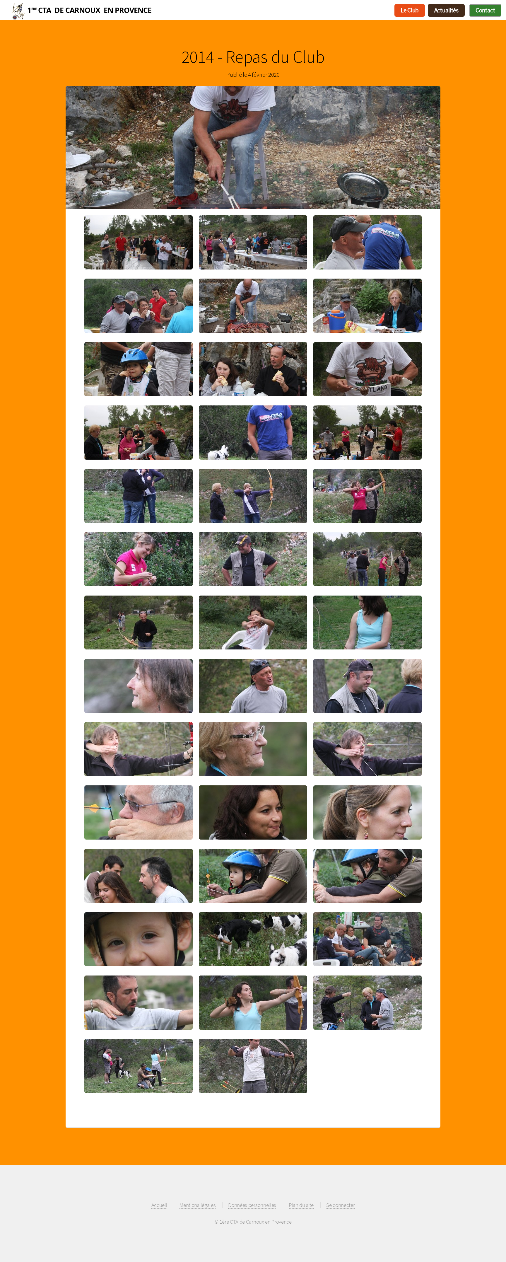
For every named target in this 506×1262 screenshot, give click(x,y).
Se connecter (340, 1204)
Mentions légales (198, 1204)
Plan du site (301, 1204)
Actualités (446, 10)
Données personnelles (252, 1204)
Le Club (410, 10)
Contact (485, 10)
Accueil (166, 10)
